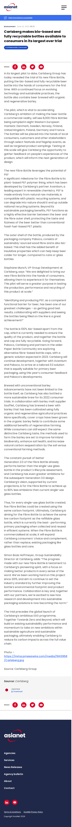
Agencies (9, 753)
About (8, 781)
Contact (9, 788)
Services (9, 760)
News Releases (13, 767)
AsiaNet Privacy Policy (33, 812)
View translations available (20, 17)
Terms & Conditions (12, 812)
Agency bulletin (13, 774)
